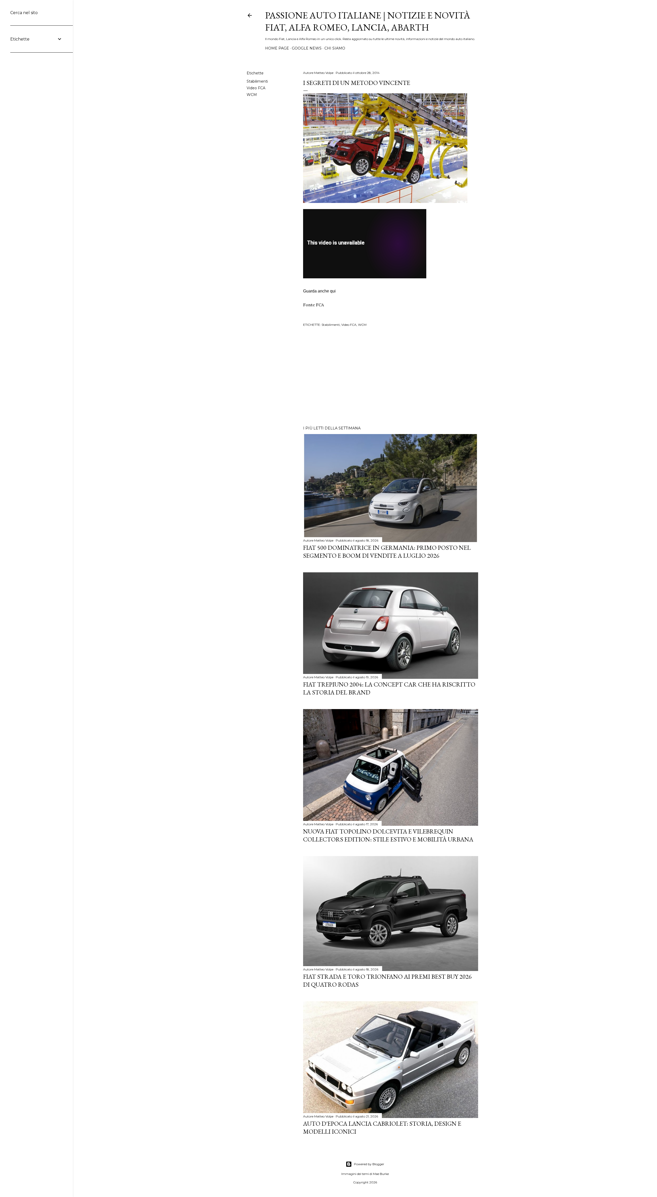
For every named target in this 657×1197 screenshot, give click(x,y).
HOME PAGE (277, 48)
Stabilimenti (257, 81)
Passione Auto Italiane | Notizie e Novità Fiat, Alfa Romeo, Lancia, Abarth (367, 21)
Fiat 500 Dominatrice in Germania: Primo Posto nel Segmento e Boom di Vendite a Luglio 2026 (387, 552)
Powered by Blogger (369, 1164)
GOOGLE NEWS (307, 48)
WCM (252, 94)
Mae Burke (381, 1174)
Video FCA (256, 88)
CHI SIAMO (334, 48)
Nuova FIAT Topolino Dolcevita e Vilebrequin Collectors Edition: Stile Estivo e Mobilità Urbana (388, 835)
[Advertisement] (390, 377)
